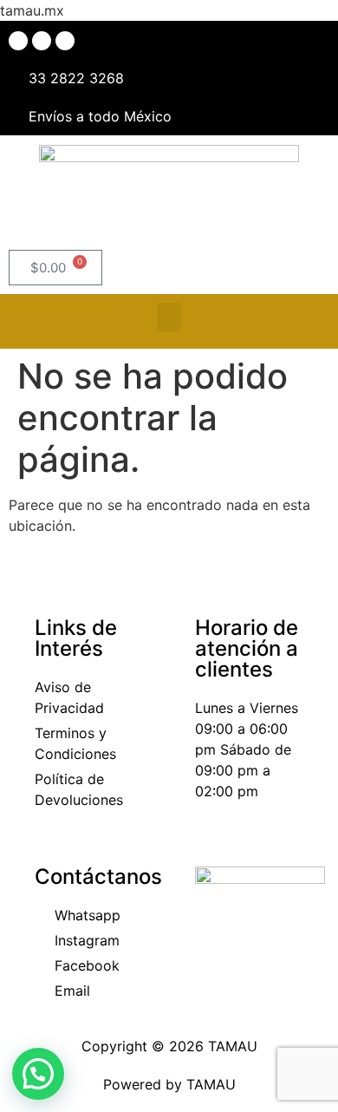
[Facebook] (18, 40)
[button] (169, 317)
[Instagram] (41, 40)
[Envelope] (65, 40)
